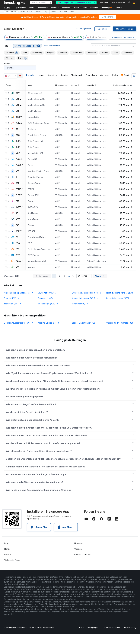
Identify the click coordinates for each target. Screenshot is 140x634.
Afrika (72, 12)
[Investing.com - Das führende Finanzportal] (14, 3)
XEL (17, 213)
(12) (83, 323)
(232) (10, 298)
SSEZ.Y (19, 231)
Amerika (37, 12)
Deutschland (11, 12)
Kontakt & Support (82, 554)
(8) (121, 323)
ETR (17, 201)
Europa (45, 12)
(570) (117, 298)
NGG (18, 153)
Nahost (53, 12)
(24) (47, 323)
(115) (78, 304)
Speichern (102, 29)
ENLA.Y (19, 123)
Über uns (78, 543)
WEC (18, 255)
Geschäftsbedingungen (88, 627)
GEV (18, 93)
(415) (46, 293)
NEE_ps (19, 105)
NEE (17, 111)
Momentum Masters (60, 37)
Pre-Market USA (26, 12)
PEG (17, 249)
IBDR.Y (19, 117)
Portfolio (8, 554)
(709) (46, 304)
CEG (18, 135)
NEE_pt (19, 99)
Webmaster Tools (12, 560)
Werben (78, 549)
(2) (19, 293)
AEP (17, 171)
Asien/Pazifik (63, 12)
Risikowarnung (130, 627)
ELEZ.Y (19, 195)
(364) (83, 298)
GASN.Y (19, 261)
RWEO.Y (19, 207)
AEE (17, 267)
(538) (85, 293)
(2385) (45, 298)
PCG (18, 243)
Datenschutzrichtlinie (111, 627)
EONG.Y (19, 189)
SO (17, 129)
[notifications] (129, 2)
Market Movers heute (19, 37)
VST (18, 219)
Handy (7, 549)
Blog (6, 543)
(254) (119, 293)
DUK (18, 147)
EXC (17, 225)
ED (17, 237)
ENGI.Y (19, 159)
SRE (17, 183)
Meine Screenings (124, 29)
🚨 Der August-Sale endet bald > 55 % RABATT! (76, 3)
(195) (11, 304)
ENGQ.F (19, 165)
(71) (17, 323)
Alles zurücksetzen (52, 46)
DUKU (18, 141)
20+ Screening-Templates (121, 37)
